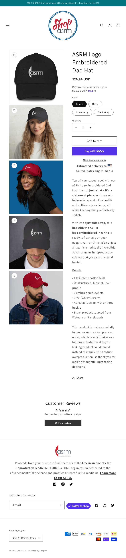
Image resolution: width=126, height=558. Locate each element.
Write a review (63, 423)
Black (79, 104)
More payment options (94, 159)
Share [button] (80, 377)
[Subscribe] (60, 505)
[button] (8, 25)
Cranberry (82, 112)
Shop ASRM (22, 550)
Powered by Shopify (37, 550)
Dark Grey (104, 112)
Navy (95, 104)
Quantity (76, 120)
